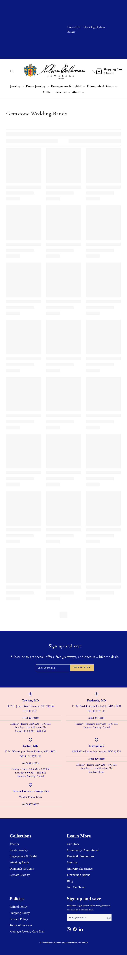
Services (61, 92)
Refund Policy (19, 906)
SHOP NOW (52, 53)
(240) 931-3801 (96, 718)
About (76, 92)
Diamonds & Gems (101, 86)
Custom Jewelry (20, 874)
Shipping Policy (20, 912)
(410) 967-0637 (30, 804)
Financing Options (94, 27)
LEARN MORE (51, 30)
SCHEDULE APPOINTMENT (42, 11)
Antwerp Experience (80, 868)
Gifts (47, 92)
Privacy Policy (19, 919)
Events (71, 32)
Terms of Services (21, 925)
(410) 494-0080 (30, 718)
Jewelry (15, 86)
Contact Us (74, 27)
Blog (70, 881)
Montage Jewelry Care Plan (27, 931)
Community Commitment (83, 850)
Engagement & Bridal (66, 86)
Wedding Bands (19, 862)
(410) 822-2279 (30, 763)
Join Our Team (76, 887)
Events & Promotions (80, 856)
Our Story (73, 844)
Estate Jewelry (36, 86)
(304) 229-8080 (96, 759)
